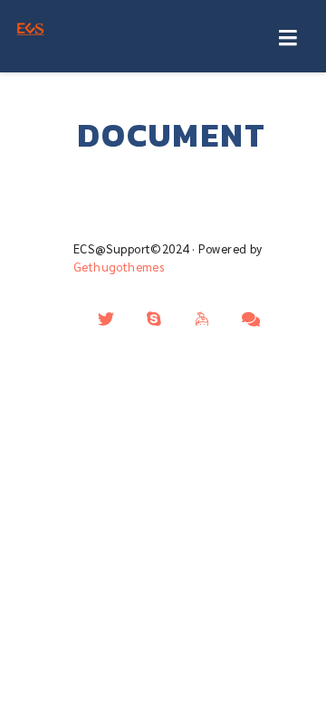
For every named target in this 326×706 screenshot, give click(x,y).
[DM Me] (106, 319)
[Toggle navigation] (287, 39)
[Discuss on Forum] (251, 319)
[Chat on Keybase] (203, 319)
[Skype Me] (154, 319)
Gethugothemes (118, 266)
